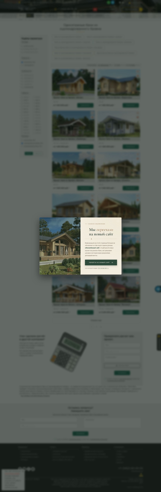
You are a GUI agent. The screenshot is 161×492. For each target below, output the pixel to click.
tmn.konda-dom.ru (103, 268)
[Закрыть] (118, 221)
